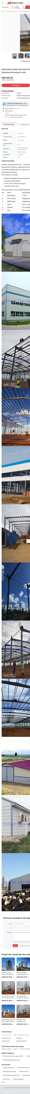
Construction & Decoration (11, 11)
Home (3, 11)
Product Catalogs (24, 1035)
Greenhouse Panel (23, 1071)
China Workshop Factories (9, 1071)
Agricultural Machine (21, 1041)
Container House (6, 1041)
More (3, 1082)
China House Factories (8, 1067)
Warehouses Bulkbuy (18, 1079)
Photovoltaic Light (6, 1038)
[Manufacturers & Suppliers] (15, 2)
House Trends (6, 1079)
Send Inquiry (15, 85)
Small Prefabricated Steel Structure (11, 1060)
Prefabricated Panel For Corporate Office (13, 1056)
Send (15, 945)
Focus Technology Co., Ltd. (20, 1087)
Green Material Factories (23, 1067)
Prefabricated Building (24, 11)
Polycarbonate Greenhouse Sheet (11, 1075)
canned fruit (19, 1038)
